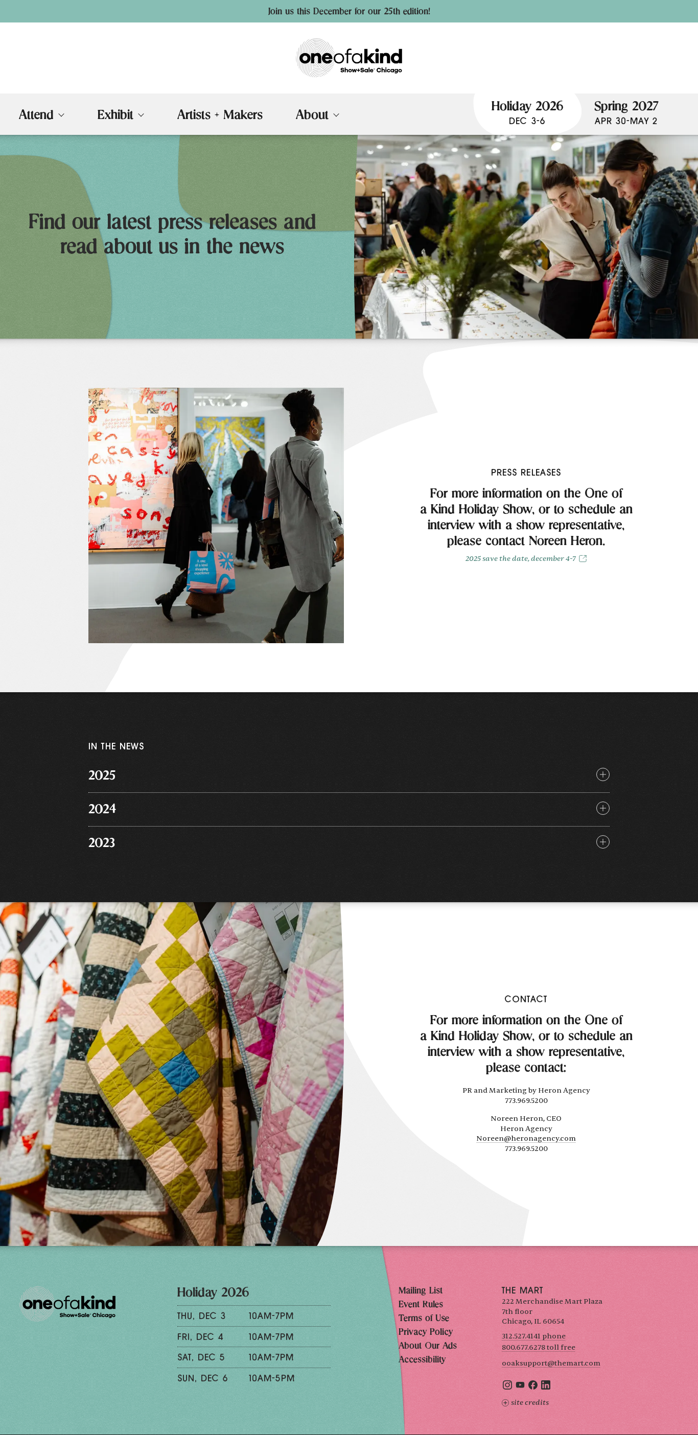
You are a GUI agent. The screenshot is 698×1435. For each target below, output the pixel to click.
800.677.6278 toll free (538, 1347)
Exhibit (115, 116)
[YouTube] (520, 1387)
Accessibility (422, 1360)
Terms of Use (424, 1319)
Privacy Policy (426, 1332)
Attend (36, 116)
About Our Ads (428, 1346)
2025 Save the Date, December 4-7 (521, 558)
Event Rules (421, 1305)
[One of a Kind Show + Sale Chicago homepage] (349, 58)
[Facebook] (533, 1387)
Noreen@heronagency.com (526, 1138)
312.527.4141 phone (534, 1336)
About (312, 116)
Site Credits (530, 1402)
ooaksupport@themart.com (551, 1363)
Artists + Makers (220, 116)
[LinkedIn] (545, 1387)
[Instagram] (507, 1387)
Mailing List (421, 1291)
